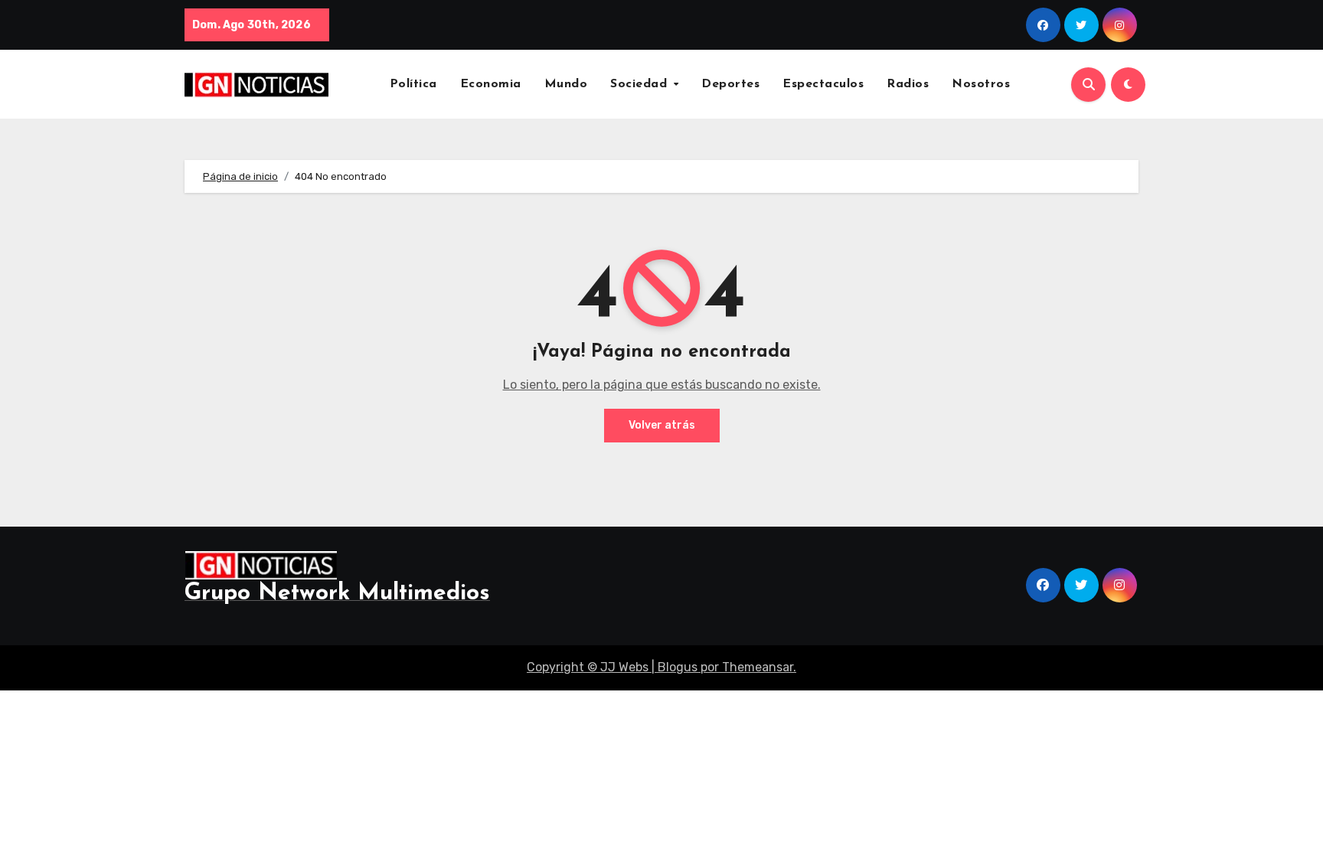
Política (413, 84)
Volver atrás (662, 425)
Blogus (677, 667)
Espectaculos (823, 84)
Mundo (566, 84)
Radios (908, 84)
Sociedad (640, 84)
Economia (490, 84)
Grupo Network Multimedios (337, 593)
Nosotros (981, 84)
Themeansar (757, 667)
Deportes (730, 84)
